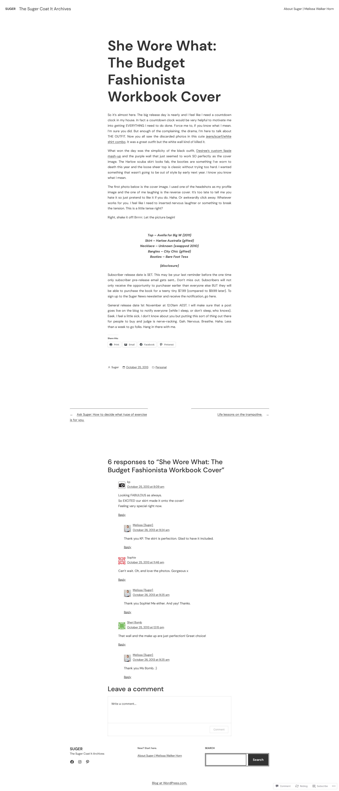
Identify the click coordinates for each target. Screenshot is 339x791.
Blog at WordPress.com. (169, 783)
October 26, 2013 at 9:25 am (151, 595)
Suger (10, 9)
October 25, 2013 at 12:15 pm (145, 627)
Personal (161, 367)
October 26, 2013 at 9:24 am (151, 530)
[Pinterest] (87, 762)
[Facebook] (72, 762)
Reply (122, 515)
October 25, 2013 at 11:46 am (145, 562)
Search (258, 760)
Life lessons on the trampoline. (240, 414)
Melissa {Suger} (143, 525)
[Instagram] (80, 762)
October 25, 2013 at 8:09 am (145, 487)
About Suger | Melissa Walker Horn (309, 9)
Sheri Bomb (134, 622)
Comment (219, 729)
